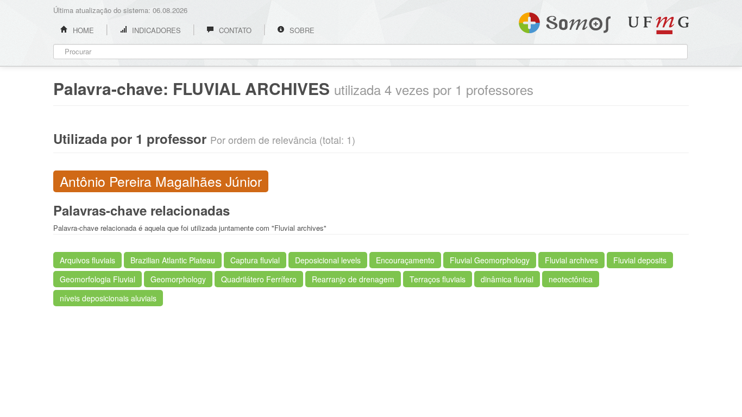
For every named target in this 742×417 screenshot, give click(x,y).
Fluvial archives (571, 260)
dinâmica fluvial (507, 279)
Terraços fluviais (438, 279)
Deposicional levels (328, 260)
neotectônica (571, 279)
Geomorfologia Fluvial (97, 279)
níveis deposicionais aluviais (108, 298)
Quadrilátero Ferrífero (259, 279)
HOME (82, 30)
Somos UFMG (565, 20)
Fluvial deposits (639, 260)
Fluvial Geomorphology (490, 260)
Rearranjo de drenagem (353, 279)
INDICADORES (155, 30)
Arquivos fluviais (87, 260)
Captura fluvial (255, 260)
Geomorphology (178, 279)
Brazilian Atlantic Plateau (172, 260)
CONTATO (234, 30)
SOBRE (301, 30)
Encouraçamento (405, 260)
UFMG (658, 25)
